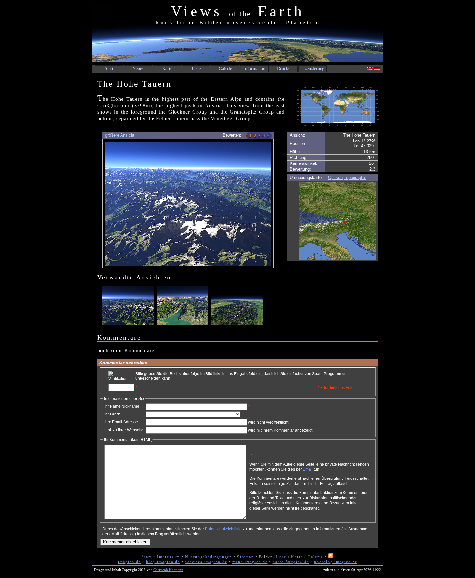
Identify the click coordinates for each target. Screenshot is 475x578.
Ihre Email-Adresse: (121, 422)
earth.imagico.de (291, 562)
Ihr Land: (112, 414)
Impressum (168, 557)
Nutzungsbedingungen (208, 557)
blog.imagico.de (163, 562)
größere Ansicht (119, 135)
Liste (196, 68)
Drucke (283, 68)
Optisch (335, 177)
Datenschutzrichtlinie (223, 529)
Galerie (225, 68)
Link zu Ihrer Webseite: (124, 430)
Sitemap (245, 557)
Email (308, 469)
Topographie (355, 177)
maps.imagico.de (250, 562)
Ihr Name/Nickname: (122, 406)
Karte (167, 68)
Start (109, 68)
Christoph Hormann (168, 570)
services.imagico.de (206, 562)
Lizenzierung (312, 68)
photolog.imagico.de (335, 562)
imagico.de (129, 562)
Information (254, 68)
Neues (137, 68)
